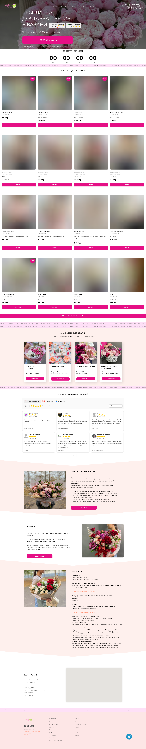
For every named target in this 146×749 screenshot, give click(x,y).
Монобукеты (53, 732)
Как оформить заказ (81, 724)
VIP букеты (52, 735)
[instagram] (25, 726)
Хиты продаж (53, 730)
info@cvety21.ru (30, 682)
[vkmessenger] (28, 726)
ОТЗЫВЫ (63, 6)
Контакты (78, 735)
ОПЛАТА (72, 6)
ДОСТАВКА (80, 6)
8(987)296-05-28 (135, 8)
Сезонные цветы (54, 724)
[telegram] (33, 726)
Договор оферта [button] (28, 733)
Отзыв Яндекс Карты (29, 428)
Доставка (77, 730)
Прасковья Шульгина (103, 434)
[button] (47, 40)
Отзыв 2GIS (95, 428)
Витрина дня (53, 722)
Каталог (51, 727)
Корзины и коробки (55, 740)
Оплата (77, 727)
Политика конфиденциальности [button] (32, 731)
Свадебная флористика (56, 738)
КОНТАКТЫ (90, 6)
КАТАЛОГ (55, 6)
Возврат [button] (26, 734)
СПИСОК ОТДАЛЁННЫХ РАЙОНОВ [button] (83, 591)
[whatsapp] (31, 726)
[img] (129, 737)
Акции (76, 732)
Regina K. (65, 413)
